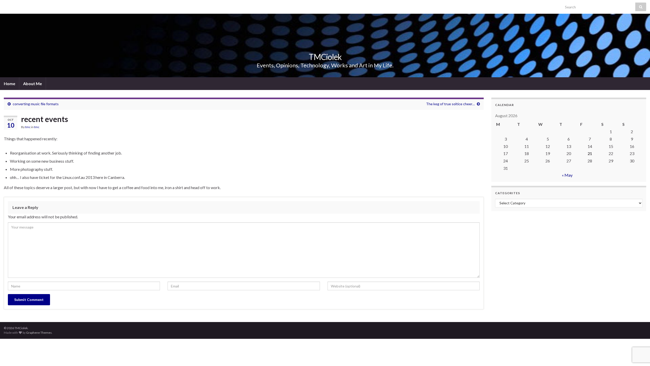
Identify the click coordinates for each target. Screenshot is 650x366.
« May (567, 175)
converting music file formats (36, 104)
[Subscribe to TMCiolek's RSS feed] (6, 5)
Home (9, 83)
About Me (32, 83)
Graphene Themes (39, 332)
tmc (27, 127)
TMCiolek (325, 57)
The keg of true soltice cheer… (450, 104)
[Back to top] (638, 354)
